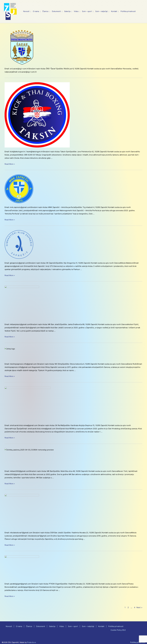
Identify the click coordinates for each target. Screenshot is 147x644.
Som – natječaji (88, 626)
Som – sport (73, 626)
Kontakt (101, 626)
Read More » (10, 164)
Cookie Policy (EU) (118, 630)
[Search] (142, 11)
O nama (19, 626)
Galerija (52, 626)
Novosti (9, 626)
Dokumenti (40, 626)
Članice (29, 626)
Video (61, 626)
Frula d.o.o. (31, 642)
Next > (139, 607)
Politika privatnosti (115, 626)
